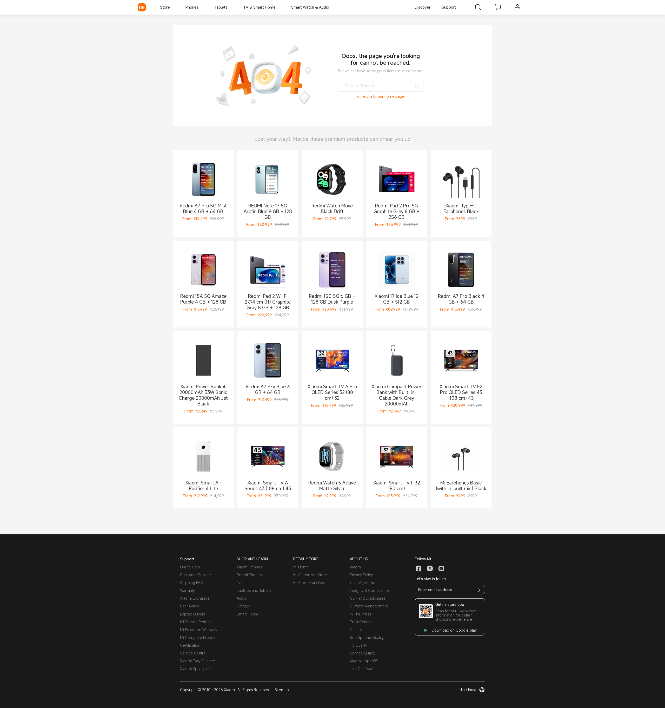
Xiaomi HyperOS (364, 660)
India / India (466, 690)
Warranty (187, 590)
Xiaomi (356, 567)
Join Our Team (362, 668)
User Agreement (364, 582)
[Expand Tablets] (230, 7)
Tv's (240, 582)
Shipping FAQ (191, 582)
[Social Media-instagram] (441, 568)
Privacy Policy (361, 574)
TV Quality (358, 645)
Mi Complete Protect (197, 637)
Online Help (190, 567)
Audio (242, 598)
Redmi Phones (249, 574)
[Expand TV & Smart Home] (278, 7)
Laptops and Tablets (254, 590)
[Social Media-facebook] (418, 568)
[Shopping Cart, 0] (497, 7)
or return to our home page (380, 96)
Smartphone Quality (367, 637)
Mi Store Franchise (309, 582)
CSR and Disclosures (367, 598)
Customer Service (195, 574)
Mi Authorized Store (310, 574)
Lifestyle (244, 606)
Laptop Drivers (192, 614)
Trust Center (360, 621)
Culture (356, 629)
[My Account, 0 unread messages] (517, 7)
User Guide (190, 606)
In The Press (360, 614)
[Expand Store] (172, 7)
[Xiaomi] (142, 7)
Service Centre (193, 653)
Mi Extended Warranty (198, 629)
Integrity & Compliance (369, 590)
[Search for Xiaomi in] (478, 7)
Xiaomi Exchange (195, 598)
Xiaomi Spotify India (197, 668)
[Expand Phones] (201, 7)
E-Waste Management (369, 606)
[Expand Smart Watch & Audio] (332, 7)
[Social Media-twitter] (430, 568)
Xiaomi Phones (249, 567)
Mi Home (301, 567)
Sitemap (282, 689)
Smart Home (247, 614)
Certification (190, 645)
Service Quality (362, 653)
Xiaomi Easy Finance (197, 660)
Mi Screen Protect (195, 621)
